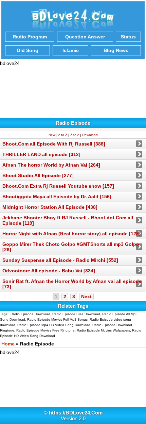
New (52, 135)
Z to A (74, 135)
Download (90, 135)
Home (8, 343)
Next (86, 296)
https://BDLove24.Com (76, 412)
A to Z (62, 135)
